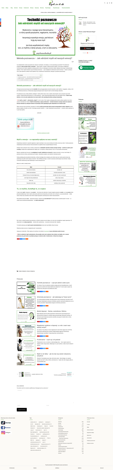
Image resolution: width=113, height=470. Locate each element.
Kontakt (88, 421)
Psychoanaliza (61, 428)
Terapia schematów (62, 449)
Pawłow (38, 434)
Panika (32, 434)
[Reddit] (27, 239)
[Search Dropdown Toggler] (104, 3)
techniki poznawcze (22, 271)
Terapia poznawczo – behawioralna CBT (66, 448)
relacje (44, 440)
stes (43, 442)
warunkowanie (43, 446)
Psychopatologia (61, 436)
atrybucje (47, 422)
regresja (38, 440)
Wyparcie (32, 448)
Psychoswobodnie (61, 439)
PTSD (48, 438)
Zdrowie (59, 453)
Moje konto (89, 435)
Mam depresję (34, 432)
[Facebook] (21, 239)
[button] (108, 3)
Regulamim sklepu (90, 432)
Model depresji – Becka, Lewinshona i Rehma (51, 311)
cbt (31, 424)
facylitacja (39, 426)
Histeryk (32, 428)
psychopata (42, 438)
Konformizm (39, 430)
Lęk (45, 430)
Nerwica (59, 425)
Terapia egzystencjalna (62, 446)
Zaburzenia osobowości (63, 438)
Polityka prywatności (91, 440)
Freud (51, 426)
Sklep (88, 427)
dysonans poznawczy (47, 424)
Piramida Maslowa (34, 436)
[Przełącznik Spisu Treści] (40, 75)
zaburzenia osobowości (35, 450)
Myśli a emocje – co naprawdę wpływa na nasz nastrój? (29, 78)
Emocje (59, 423)
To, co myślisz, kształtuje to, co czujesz (25, 79)
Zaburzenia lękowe (61, 451)
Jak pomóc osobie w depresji (43, 428)
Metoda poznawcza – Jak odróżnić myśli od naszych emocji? (30, 77)
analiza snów (33, 422)
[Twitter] (24, 239)
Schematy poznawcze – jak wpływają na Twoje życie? (54, 297)
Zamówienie (89, 437)
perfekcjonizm (46, 434)
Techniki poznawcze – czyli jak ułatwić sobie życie (53, 283)
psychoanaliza (33, 438)
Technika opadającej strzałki (43, 133)
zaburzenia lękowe (41, 448)
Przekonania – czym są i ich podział (48, 339)
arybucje (41, 422)
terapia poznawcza (31, 271)
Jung (32, 430)
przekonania (44, 436)
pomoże (46, 231)
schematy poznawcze (35, 442)
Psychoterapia (61, 441)
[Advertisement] (55, 123)
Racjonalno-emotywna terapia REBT (65, 443)
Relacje (59, 444)
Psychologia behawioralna (63, 431)
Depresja (60, 421)
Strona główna (44, 12)
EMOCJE (32, 426)
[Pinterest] (18, 239)
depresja (37, 424)
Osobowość (60, 426)
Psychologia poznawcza (63, 433)
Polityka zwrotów (90, 443)
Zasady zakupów (90, 429)
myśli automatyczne (44, 432)
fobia (46, 426)
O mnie (88, 424)
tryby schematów (34, 446)
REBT (32, 440)
